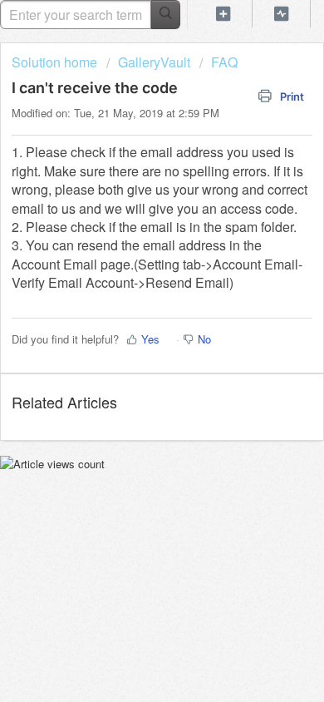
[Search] (165, 14)
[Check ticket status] (282, 13)
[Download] (131, 336)
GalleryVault (154, 62)
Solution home (56, 62)
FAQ (224, 62)
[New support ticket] (223, 13)
